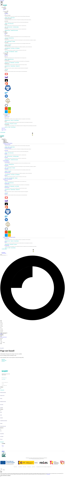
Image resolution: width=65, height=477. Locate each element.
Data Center (6, 180)
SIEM (5, 41)
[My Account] (1, 336)
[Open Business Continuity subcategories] (9, 114)
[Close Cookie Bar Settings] (0, 470)
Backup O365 (6, 51)
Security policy (29, 466)
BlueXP (9, 247)
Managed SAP (7, 62)
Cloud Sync (9, 44)
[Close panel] (1, 343)
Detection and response (7, 144)
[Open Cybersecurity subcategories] (7, 11)
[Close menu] (1, 4)
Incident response (12, 17)
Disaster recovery (7, 238)
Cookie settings (20, 466)
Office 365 (6, 175)
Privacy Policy (24, 466)
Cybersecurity (6, 13)
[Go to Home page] (5, 5)
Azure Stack (6, 69)
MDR (9, 17)
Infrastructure (5, 141)
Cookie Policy (15, 466)
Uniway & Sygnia (4, 129)
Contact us (3, 451)
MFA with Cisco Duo (10, 23)
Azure (5, 190)
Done (1, 471)
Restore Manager (16, 120)
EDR (5, 156)
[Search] (1, 321)
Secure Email (6, 150)
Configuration (8, 475)
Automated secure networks (14, 30)
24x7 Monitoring (17, 48)
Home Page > (3, 359)
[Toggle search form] (1, 334)
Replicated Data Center (11, 59)
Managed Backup (7, 123)
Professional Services (7, 30)
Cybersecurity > (5, 143)
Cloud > (4, 160)
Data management (7, 245)
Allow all (1, 475)
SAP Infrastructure (7, 183)
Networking (6, 157)
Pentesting (6, 17)
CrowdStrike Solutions (16, 156)
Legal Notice (33, 466)
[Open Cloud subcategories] (5, 31)
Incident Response (9, 41)
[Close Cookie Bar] (0, 476)
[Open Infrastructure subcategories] (7, 52)
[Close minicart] (1, 340)
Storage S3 (6, 44)
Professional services (7, 120)
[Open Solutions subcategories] (5, 7)
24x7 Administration (7, 48)
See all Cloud (7, 160)
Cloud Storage (6, 168)
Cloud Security (6, 165)
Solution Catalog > (4, 360)
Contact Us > (3, 361)
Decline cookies (5, 475)
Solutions (4, 9)
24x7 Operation (13, 48)
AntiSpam (6, 23)
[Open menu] (1, 2)
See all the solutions (2, 132)
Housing (6, 59)
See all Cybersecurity (9, 143)
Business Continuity (6, 142)
